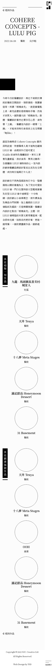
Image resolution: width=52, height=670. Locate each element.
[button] (48, 661)
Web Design (19, 664)
